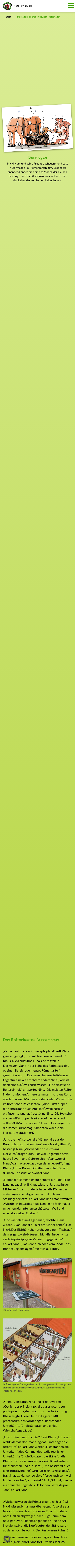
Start (8, 16)
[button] (7, 1539)
